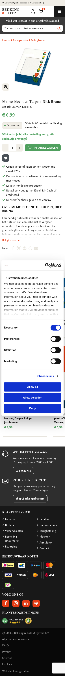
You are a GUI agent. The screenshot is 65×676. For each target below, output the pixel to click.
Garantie (10, 519)
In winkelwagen (46, 147)
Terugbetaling (48, 530)
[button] (41, 11)
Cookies (7, 664)
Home (6, 40)
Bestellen (10, 525)
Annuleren (46, 542)
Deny (32, 408)
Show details (45, 376)
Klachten (45, 536)
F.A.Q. (5, 645)
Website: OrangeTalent (16, 671)
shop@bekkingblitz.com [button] (30, 498)
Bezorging (11, 546)
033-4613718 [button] (23, 470)
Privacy (6, 651)
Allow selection (32, 397)
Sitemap (7, 658)
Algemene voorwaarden (16, 639)
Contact (44, 548)
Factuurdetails (48, 525)
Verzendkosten (14, 530)
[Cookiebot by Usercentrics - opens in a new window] (46, 265)
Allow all (32, 386)
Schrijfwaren (38, 40)
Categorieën (20, 40)
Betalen (44, 519)
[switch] (56, 339)
